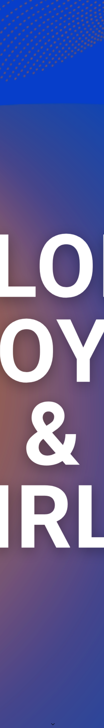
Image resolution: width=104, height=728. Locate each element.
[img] (52, 364)
